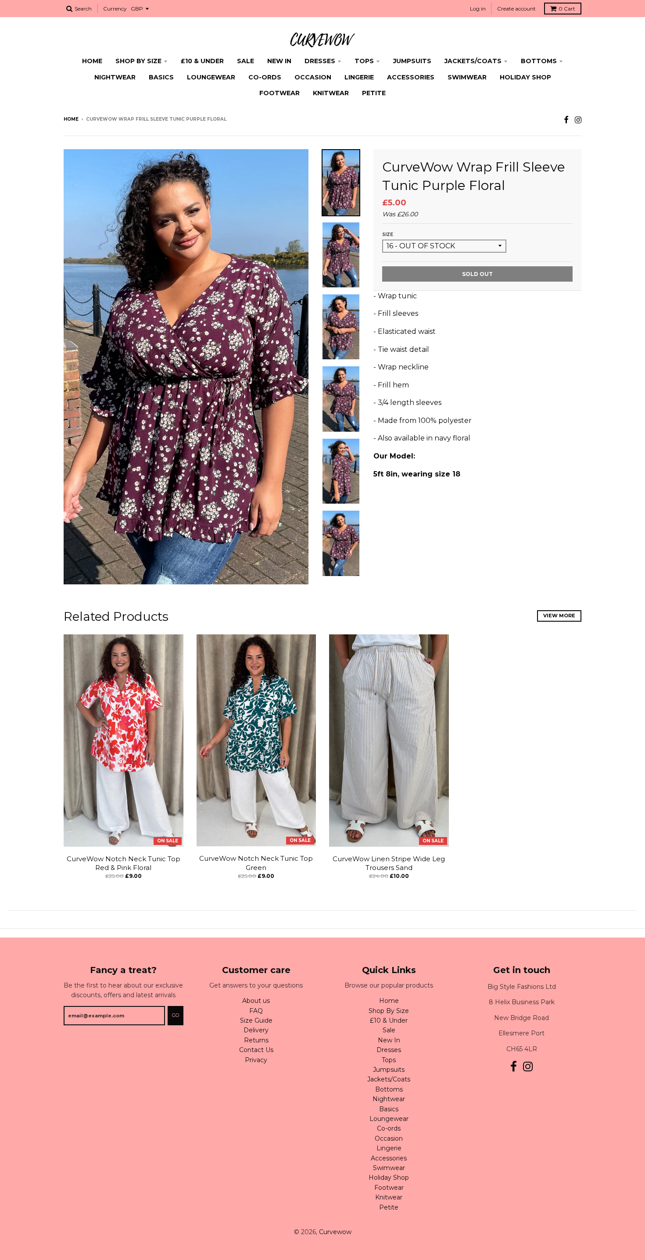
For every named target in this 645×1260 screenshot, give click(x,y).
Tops (364, 61)
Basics (161, 77)
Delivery (256, 1030)
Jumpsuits (412, 61)
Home (92, 61)
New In (279, 61)
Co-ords (264, 77)
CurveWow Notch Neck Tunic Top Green (256, 863)
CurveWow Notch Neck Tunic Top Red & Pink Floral (123, 863)
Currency (115, 8)
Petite (374, 93)
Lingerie (359, 77)
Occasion (312, 77)
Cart (567, 8)
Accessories (410, 77)
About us (256, 1001)
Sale (245, 61)
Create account (516, 8)
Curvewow (335, 1232)
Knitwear (331, 93)
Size (387, 234)
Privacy (256, 1060)
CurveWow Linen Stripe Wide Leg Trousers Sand (389, 863)
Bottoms (539, 61)
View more (559, 615)
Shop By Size (138, 61)
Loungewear (211, 77)
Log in (478, 8)
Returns (256, 1040)
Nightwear (115, 77)
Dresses (320, 61)
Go (175, 1015)
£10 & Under (202, 61)
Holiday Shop (525, 77)
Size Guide (256, 1020)
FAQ (256, 1011)
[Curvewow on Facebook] (566, 120)
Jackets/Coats (473, 61)
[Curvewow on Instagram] (578, 120)
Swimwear (467, 77)
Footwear (279, 93)
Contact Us (256, 1050)
